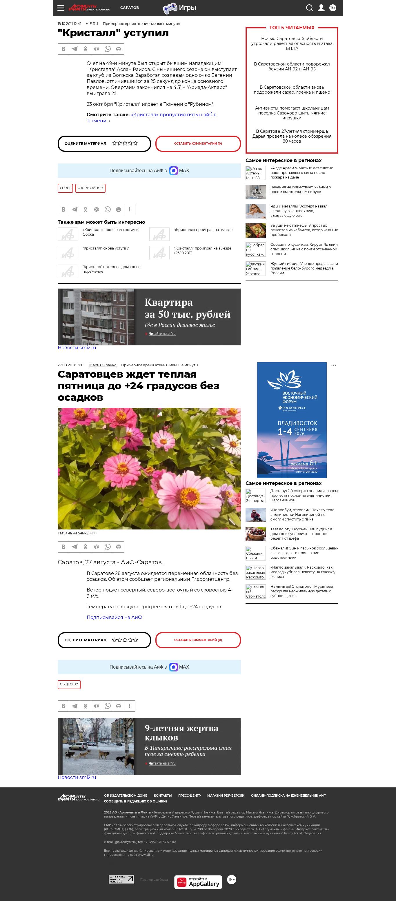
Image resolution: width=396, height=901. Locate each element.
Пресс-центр (189, 796)
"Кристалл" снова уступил (106, 248)
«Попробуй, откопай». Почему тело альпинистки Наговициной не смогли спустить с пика (302, 514)
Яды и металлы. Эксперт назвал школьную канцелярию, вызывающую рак (299, 211)
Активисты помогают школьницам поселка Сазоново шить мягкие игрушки (292, 113)
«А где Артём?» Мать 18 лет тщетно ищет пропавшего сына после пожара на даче (301, 172)
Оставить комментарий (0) (198, 143)
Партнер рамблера (154, 879)
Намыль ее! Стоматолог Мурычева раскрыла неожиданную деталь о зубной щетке (301, 591)
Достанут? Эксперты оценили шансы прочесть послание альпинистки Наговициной (304, 495)
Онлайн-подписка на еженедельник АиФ (288, 796)
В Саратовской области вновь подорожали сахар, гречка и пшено (292, 90)
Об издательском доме (125, 796)
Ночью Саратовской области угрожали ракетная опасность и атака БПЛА (292, 43)
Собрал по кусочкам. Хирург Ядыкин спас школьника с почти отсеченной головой (304, 249)
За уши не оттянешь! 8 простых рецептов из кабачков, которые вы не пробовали (304, 230)
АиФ (93, 533)
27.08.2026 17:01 (71, 365)
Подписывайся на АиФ (114, 617)
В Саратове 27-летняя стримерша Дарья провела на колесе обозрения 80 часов (292, 136)
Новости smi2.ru (77, 347)
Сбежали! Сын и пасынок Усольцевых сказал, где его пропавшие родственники (304, 553)
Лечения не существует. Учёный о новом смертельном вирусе (300, 189)
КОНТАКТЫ (163, 796)
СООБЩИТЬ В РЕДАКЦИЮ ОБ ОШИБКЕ (135, 801)
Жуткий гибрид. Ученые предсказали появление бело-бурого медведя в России (304, 268)
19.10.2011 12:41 (69, 23)
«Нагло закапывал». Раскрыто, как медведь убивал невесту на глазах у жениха (302, 572)
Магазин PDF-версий (225, 796)
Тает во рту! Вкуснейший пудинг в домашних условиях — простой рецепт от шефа (301, 533)
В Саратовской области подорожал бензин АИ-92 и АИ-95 (292, 67)
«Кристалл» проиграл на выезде (203, 229)
